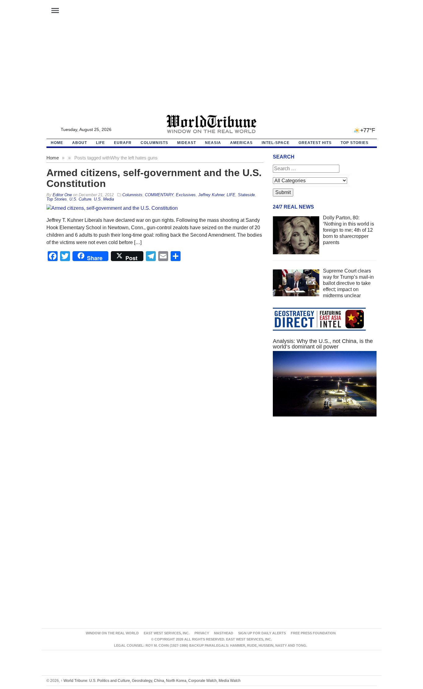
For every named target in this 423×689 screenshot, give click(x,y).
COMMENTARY (159, 194)
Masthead (223, 633)
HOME (57, 143)
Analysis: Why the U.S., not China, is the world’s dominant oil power (323, 344)
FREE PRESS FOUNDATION (313, 633)
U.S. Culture (80, 199)
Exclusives (186, 194)
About (79, 143)
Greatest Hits (315, 143)
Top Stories (354, 143)
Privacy (201, 633)
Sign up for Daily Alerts (262, 633)
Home (52, 157)
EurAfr (123, 143)
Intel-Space (276, 143)
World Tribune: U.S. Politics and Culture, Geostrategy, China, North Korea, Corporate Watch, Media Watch (151, 680)
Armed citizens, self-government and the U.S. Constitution (154, 178)
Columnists (154, 143)
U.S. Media (104, 199)
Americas (241, 143)
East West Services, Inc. (167, 633)
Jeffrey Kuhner (211, 194)
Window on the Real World (112, 633)
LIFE (100, 143)
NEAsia (213, 143)
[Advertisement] (211, 68)
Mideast (186, 143)
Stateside (246, 194)
